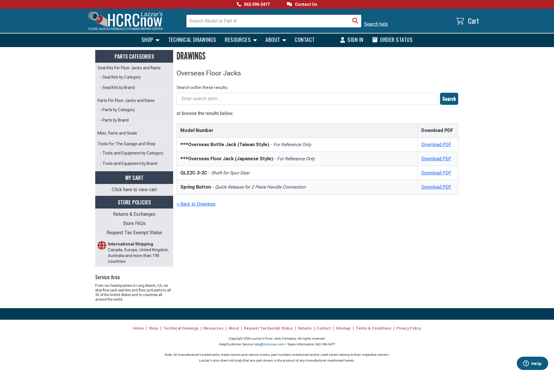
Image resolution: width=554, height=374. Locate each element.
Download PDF (436, 144)
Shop (148, 39)
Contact (305, 39)
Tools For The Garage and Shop (127, 144)
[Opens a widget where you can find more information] (532, 364)
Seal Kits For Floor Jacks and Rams (129, 68)
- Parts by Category (117, 109)
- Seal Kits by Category (120, 77)
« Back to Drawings (196, 204)
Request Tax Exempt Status (134, 232)
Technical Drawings (192, 39)
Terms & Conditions (373, 328)
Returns (305, 328)
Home (138, 328)
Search (449, 98)
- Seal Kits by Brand (117, 87)
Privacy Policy (408, 328)
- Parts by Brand (114, 120)
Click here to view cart (134, 189)
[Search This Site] (355, 21)
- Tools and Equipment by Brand (128, 163)
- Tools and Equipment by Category (131, 153)
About (273, 39)
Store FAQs (134, 223)
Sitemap (343, 328)
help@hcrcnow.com (269, 344)
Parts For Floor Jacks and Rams (126, 100)
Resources (238, 39)
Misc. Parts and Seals (117, 133)
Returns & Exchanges (134, 214)
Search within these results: (202, 87)
